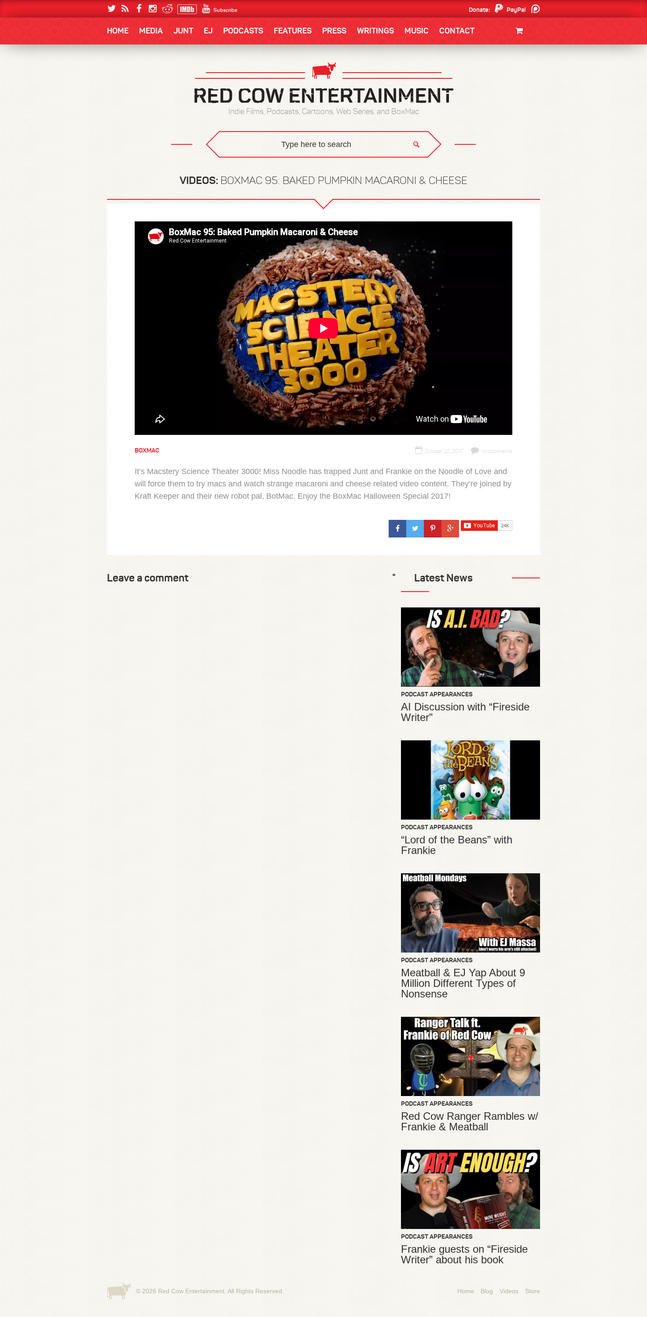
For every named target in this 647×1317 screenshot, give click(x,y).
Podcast (484, 80)
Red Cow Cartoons (146, 115)
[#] (397, 528)
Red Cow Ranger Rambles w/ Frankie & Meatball (469, 1121)
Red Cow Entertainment (191, 1291)
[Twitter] (111, 9)
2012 (154, 98)
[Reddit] (166, 9)
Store (532, 1291)
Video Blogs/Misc (487, 80)
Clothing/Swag (507, 51)
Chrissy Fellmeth (145, 133)
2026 (124, 80)
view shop (507, 103)
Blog (487, 1291)
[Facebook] (138, 9)
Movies (520, 60)
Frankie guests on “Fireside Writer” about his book (464, 1254)
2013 (123, 98)
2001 (499, 98)
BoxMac (129, 133)
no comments (496, 451)
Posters (517, 78)
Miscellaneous (139, 98)
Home (118, 31)
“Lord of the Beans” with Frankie (456, 845)
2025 (156, 80)
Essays (169, 57)
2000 (124, 116)
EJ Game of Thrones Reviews (249, 163)
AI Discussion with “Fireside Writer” (465, 712)
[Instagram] (152, 9)
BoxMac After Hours (150, 151)
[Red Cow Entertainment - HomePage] (323, 83)
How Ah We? (252, 169)
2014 (498, 80)
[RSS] (125, 9)
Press (334, 31)
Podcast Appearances (437, 694)
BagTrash (133, 115)
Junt (523, 87)
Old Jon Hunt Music (145, 80)
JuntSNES (190, 163)
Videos (509, 1291)
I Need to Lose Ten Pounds (154, 80)
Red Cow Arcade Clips (408, 169)
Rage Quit (239, 163)
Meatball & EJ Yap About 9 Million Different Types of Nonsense (463, 983)
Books (130, 57)
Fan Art (128, 80)
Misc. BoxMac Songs (146, 80)
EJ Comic (130, 97)
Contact (456, 31)
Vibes (171, 169)
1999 (155, 116)
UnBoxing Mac (139, 169)
